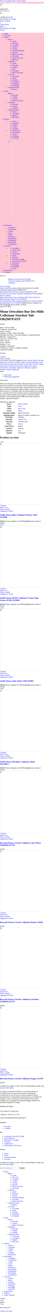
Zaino (14, 268)
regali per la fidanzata (24, 368)
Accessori (7, 1159)
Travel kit (11, 1289)
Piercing (15, 60)
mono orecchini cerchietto (11, 362)
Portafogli (15, 84)
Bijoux (15, 288)
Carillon (14, 125)
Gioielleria (11, 1190)
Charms (14, 47)
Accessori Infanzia (10, 1157)
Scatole (14, 134)
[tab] (8, 375)
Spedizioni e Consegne (11, 1140)
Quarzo (14, 89)
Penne (14, 78)
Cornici (14, 127)
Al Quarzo (15, 1236)
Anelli (14, 41)
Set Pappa (15, 138)
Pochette (15, 80)
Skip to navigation (6, 1)
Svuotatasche (12, 244)
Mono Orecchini (17, 54)
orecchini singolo (38, 364)
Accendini (15, 76)
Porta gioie (11, 237)
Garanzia (7, 1142)
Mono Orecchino (17, 101)
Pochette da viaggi (18, 259)
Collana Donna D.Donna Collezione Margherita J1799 (18, 294)
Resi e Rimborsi (9, 1138)
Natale (10, 235)
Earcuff (14, 52)
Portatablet (15, 85)
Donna (10, 288)
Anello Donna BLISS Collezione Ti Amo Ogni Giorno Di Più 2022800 (19, 599)
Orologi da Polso (13, 1203)
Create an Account (6, 1311)
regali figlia (12, 368)
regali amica (28, 366)
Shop (6, 288)
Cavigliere (15, 45)
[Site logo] (8, 19)
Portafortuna (12, 240)
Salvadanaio (16, 132)
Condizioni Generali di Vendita (14, 1136)
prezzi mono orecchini (7, 366)
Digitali (14, 115)
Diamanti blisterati (18, 1197)
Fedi (13, 69)
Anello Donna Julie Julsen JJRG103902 (17, 681)
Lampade (15, 129)
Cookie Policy (8, 1144)
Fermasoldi (15, 254)
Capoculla (15, 123)
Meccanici (15, 117)
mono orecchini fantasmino (29, 362)
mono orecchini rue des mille (22, 364)
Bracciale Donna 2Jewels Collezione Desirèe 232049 (21, 922)
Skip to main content (18, 1)
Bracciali (15, 43)
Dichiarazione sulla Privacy (13, 1145)
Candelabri (11, 227)
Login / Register (9, 1295)
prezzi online (19, 366)
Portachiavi (16, 82)
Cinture (14, 252)
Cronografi (15, 113)
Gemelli (14, 99)
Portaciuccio (16, 130)
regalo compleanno (13, 369)
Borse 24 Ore (16, 250)
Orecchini (15, 56)
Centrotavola (12, 229)
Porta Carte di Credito (19, 261)
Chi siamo (7, 1126)
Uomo (6, 1155)
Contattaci (7, 1128)
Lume (10, 233)
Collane (14, 49)
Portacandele (12, 238)
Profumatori (12, 242)
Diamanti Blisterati (18, 50)
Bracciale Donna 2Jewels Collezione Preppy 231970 (21, 1079)
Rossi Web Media (8, 1088)
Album (14, 121)
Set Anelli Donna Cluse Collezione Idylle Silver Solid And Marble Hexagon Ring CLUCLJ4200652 (21, 302)
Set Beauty (15, 136)
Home (2, 288)
